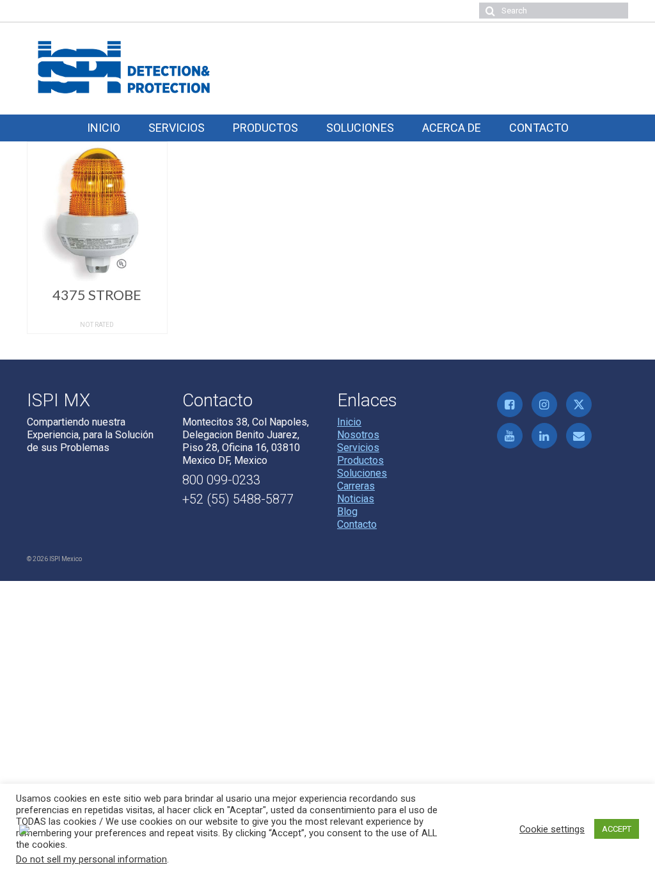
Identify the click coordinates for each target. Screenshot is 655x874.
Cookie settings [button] (552, 829)
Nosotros (358, 435)
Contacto (357, 524)
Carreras (356, 486)
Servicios (358, 447)
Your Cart (73, 10)
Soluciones (362, 473)
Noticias (355, 499)
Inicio (349, 422)
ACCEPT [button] (616, 829)
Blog (347, 511)
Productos (360, 460)
